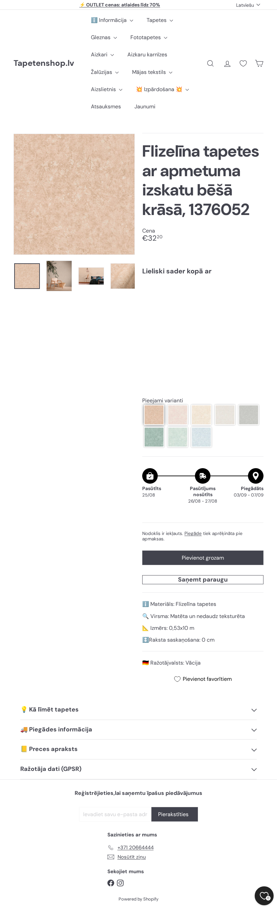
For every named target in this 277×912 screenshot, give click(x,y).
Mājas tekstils (149, 72)
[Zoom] (74, 194)
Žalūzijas (102, 72)
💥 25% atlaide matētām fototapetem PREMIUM (120, 6)
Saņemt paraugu (203, 579)
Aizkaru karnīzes (147, 54)
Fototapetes (146, 37)
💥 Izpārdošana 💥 (160, 89)
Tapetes (157, 20)
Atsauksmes (106, 106)
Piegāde (193, 533)
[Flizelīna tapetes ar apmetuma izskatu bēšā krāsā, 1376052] (203, 307)
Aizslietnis (104, 89)
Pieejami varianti (162, 400)
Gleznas (101, 37)
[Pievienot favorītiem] (254, 294)
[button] (154, 415)
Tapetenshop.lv (44, 63)
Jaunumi (144, 106)
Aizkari (100, 54)
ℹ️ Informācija (109, 20)
